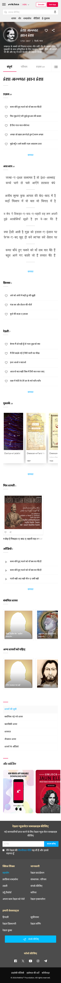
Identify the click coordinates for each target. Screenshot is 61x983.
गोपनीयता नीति (24, 850)
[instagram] (38, 960)
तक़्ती (5, 886)
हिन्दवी (6, 917)
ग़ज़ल (40, 67)
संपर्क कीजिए (36, 886)
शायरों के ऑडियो (12, 746)
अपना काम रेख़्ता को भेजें (14, 899)
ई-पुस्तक (46, 18)
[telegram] (45, 960)
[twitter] (22, 960)
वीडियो (36, 18)
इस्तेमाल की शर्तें (33, 972)
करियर (33, 892)
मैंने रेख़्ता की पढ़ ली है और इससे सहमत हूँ (27, 852)
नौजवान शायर (10, 739)
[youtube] (30, 960)
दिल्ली (36, 41)
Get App (52, 4)
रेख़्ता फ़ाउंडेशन (37, 872)
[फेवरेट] (46, 30)
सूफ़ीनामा (34, 917)
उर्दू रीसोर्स (7, 892)
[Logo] (14, 5)
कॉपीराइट (46, 972)
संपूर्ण (9, 67)
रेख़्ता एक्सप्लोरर (37, 899)
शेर (19, 18)
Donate (41, 4)
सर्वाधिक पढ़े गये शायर (14, 716)
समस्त (30, 155)
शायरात (8, 731)
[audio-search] (55, 12)
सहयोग (6, 872)
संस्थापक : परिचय (38, 879)
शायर (13, 18)
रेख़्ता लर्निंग (35, 923)
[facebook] (15, 960)
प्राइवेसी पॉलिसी (17, 972)
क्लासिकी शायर (11, 724)
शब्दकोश (27, 18)
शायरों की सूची (11, 709)
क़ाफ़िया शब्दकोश (10, 879)
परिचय (24, 67)
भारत (41, 41)
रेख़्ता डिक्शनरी (9, 923)
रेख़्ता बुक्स (7, 930)
